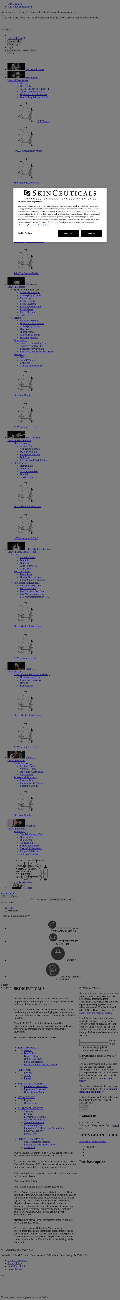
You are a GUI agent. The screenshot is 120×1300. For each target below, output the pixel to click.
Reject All (68, 233)
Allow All (91, 233)
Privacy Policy (43, 225)
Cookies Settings (25, 233)
